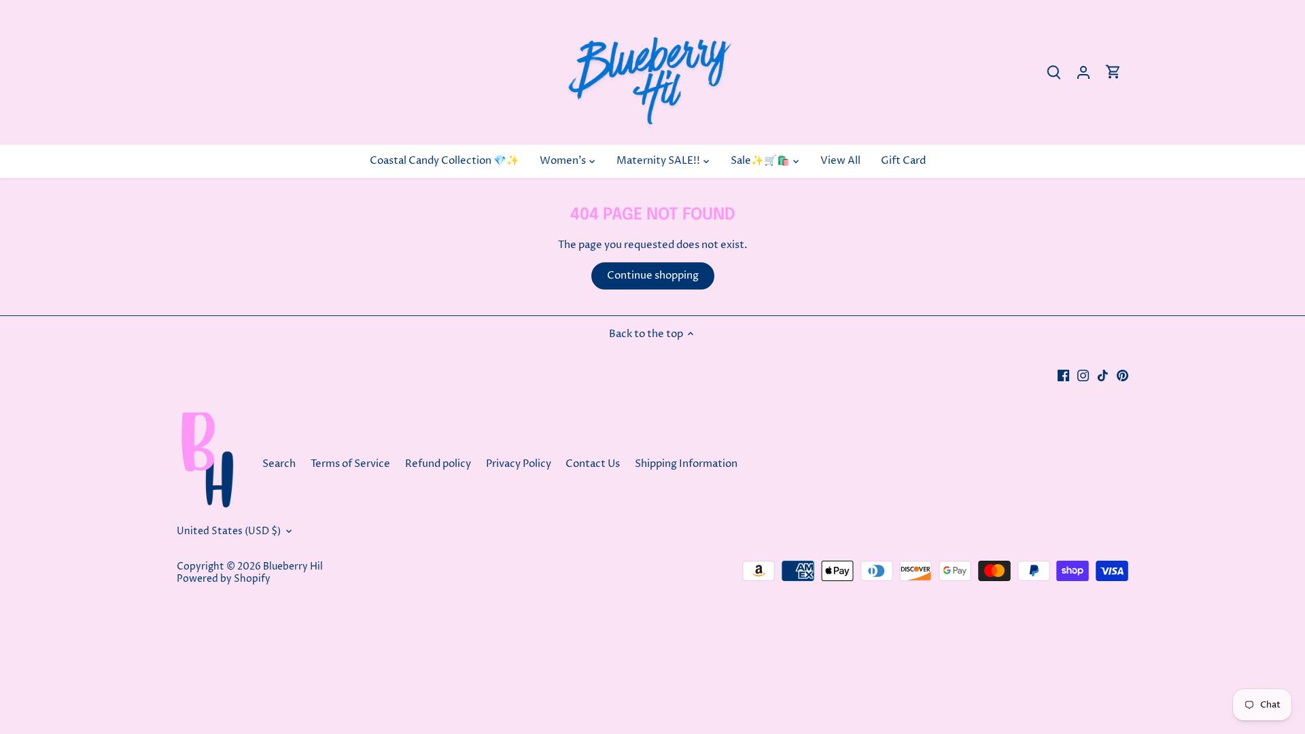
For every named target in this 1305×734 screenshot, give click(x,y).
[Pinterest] (1122, 375)
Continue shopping (653, 275)
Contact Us (594, 464)
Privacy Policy (518, 464)
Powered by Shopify (224, 579)
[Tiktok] (1103, 375)
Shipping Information (686, 464)
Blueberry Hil (293, 567)
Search (279, 464)
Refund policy (438, 464)
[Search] (1053, 72)
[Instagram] (1083, 375)
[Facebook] (1063, 375)
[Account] (1083, 72)
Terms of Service (350, 464)
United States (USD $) (229, 531)
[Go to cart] (1113, 72)
